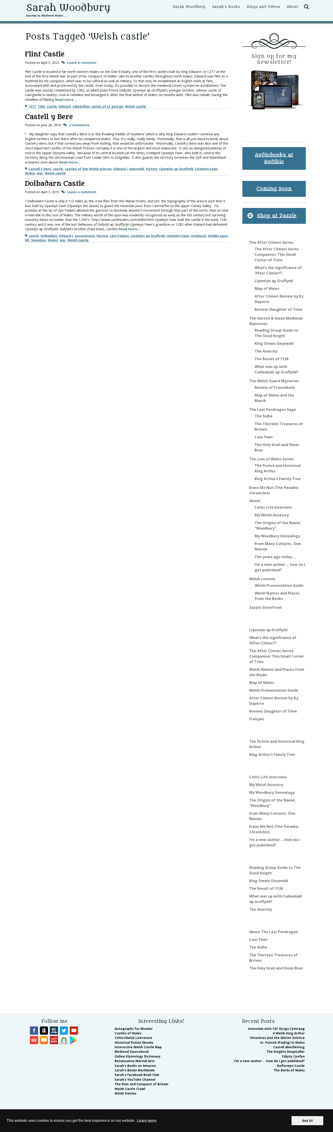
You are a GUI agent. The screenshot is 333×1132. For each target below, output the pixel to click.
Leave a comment (82, 62)
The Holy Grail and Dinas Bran (276, 968)
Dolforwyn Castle (291, 1065)
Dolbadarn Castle (55, 183)
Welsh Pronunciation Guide (279, 585)
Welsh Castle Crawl (130, 1089)
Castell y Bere (49, 117)
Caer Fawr (264, 436)
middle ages (218, 236)
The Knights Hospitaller (286, 1051)
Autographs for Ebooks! (133, 1028)
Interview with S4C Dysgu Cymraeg (276, 1028)
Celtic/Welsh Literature (133, 1038)
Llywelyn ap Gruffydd (176, 169)
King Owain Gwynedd (274, 343)
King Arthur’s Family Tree (278, 478)
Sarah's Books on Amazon (135, 1065)
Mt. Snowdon (35, 240)
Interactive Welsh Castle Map (138, 1047)
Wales (30, 173)
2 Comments (79, 125)
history (151, 169)
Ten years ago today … (275, 556)
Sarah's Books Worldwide (135, 1070)
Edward (65, 106)
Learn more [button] (147, 1120)
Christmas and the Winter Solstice (277, 1038)
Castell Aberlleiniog (289, 1047)
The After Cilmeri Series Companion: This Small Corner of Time (277, 254)
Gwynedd (136, 169)
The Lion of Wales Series (271, 458)
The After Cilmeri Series (271, 242)
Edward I (120, 169)
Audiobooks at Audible (274, 158)
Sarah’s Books (226, 7)
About (292, 7)
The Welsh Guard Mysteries (274, 380)
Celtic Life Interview (273, 507)
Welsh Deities (125, 1093)
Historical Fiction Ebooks (134, 1042)
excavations (85, 236)
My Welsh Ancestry (272, 515)
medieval (198, 236)
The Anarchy (266, 351)
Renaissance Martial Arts (134, 1061)
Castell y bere (40, 169)
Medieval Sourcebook (132, 1051)
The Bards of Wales (289, 1070)
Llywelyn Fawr (206, 169)
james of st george (107, 106)
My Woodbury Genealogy (277, 535)
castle (52, 106)
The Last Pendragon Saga (272, 409)
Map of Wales (267, 288)
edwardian (81, 106)
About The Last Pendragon (273, 931)
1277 (32, 106)
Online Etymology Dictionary (138, 1056)
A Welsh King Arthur (289, 1033)
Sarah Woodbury (68, 7)
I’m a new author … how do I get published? (269, 1061)
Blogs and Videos (263, 7)
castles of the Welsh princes (88, 169)
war (40, 173)
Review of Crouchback (275, 387)
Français (256, 718)
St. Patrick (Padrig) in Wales (282, 1042)
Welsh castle (135, 106)
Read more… (66, 99)
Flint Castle (45, 54)
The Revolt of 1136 (271, 358)
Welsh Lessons (262, 578)
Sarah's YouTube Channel (135, 1079)
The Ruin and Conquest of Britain (141, 1084)
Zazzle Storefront (265, 607)
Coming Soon (274, 189)
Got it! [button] (307, 1120)
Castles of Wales (128, 1033)
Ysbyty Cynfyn (293, 1056)
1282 (41, 106)
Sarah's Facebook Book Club (137, 1075)
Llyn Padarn (119, 236)
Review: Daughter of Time (278, 309)
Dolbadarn (49, 236)
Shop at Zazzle (277, 216)
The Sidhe (264, 416)
